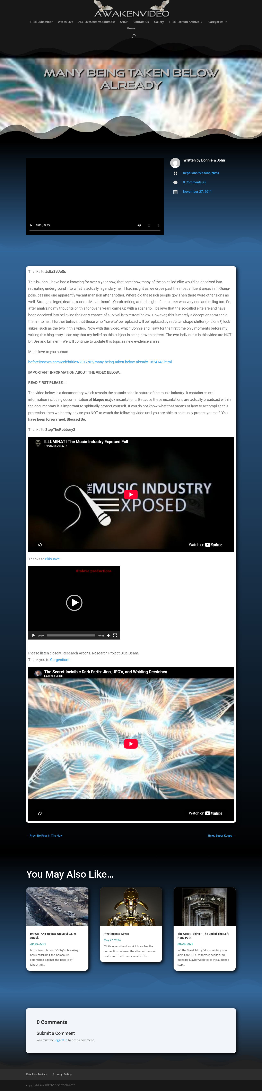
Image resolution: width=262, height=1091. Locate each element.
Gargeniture (59, 659)
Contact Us (141, 22)
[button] (74, 603)
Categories (215, 22)
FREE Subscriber (41, 22)
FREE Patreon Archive (184, 22)
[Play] (34, 635)
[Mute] (108, 635)
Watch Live (65, 22)
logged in (61, 1040)
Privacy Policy (62, 1074)
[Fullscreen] (115, 635)
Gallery (159, 22)
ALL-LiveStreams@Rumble (96, 22)
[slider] (71, 635)
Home (131, 28)
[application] (74, 603)
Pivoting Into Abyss (116, 933)
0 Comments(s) (194, 182)
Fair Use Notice (36, 1074)
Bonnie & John (213, 160)
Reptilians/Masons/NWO (201, 173)
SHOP (124, 22)
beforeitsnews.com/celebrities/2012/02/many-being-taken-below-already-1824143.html (100, 362)
